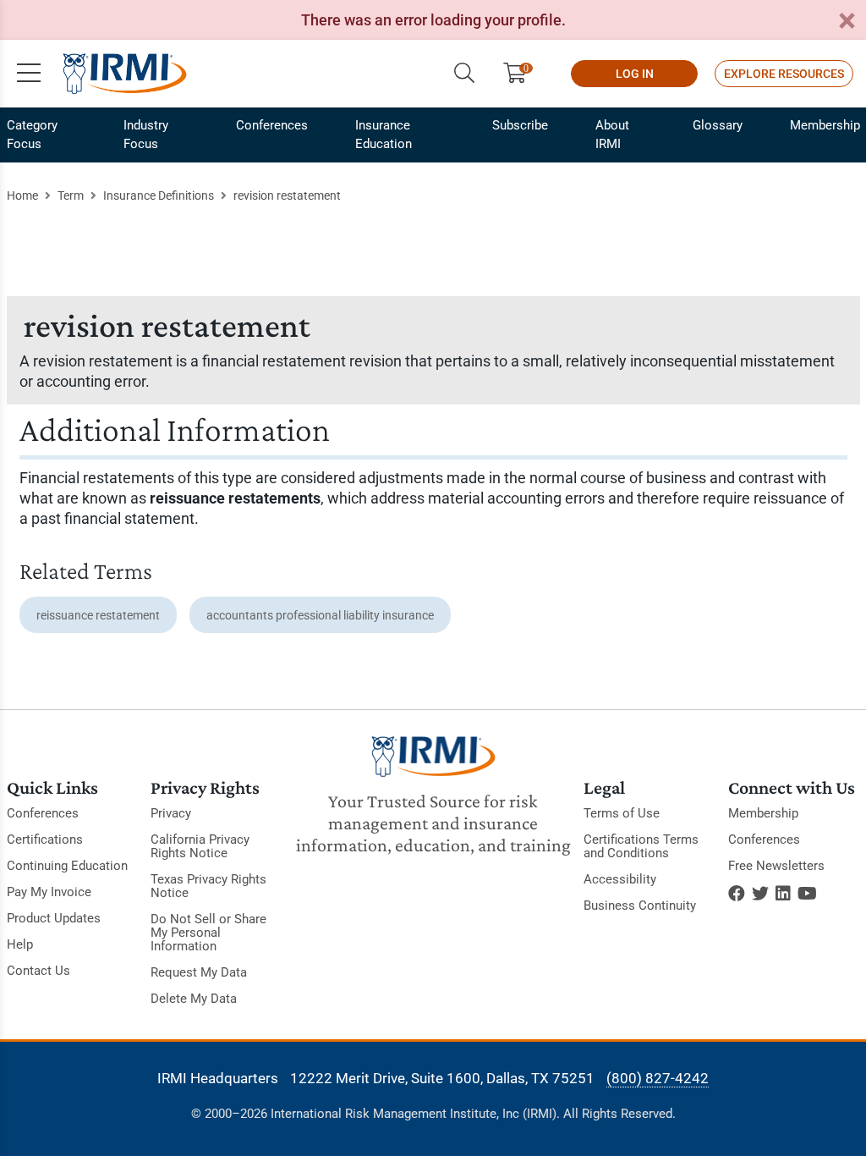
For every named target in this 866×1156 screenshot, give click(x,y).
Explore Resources (784, 73)
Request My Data (199, 972)
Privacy (171, 813)
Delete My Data (194, 998)
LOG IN (635, 73)
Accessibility (620, 879)
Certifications (45, 839)
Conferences (272, 125)
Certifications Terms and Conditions (641, 846)
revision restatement (287, 195)
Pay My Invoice (49, 892)
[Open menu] (28, 73)
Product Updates (54, 918)
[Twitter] (760, 894)
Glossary (718, 125)
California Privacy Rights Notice (200, 846)
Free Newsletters (776, 865)
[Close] (846, 21)
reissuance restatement (98, 615)
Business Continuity (640, 905)
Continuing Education (67, 865)
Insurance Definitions (158, 195)
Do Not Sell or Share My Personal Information (208, 932)
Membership (825, 125)
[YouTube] (807, 894)
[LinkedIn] (783, 894)
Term (71, 195)
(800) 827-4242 (657, 1078)
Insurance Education (383, 134)
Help (20, 944)
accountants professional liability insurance (320, 615)
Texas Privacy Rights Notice (208, 886)
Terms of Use (622, 813)
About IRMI (612, 134)
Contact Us (38, 970)
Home (22, 195)
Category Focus (32, 134)
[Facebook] (736, 894)
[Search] (464, 73)
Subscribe (520, 125)
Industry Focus (145, 134)
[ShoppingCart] (521, 73)
